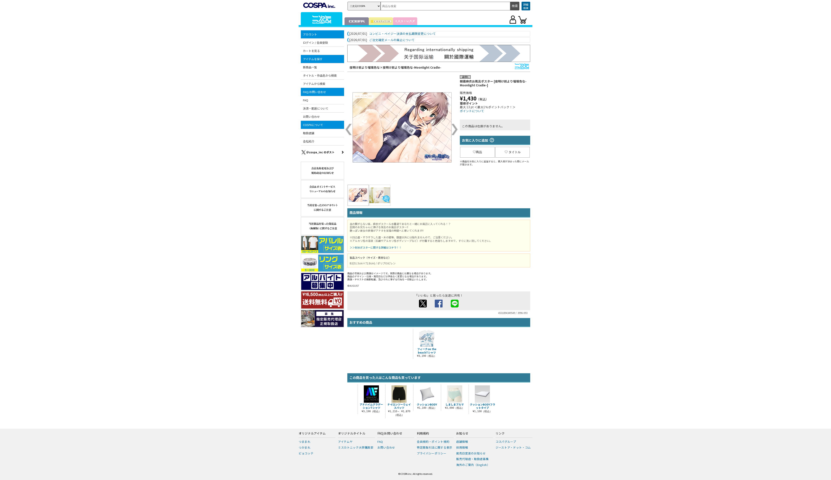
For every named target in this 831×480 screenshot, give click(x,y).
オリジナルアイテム (312, 433)
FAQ (305, 100)
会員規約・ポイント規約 (433, 442)
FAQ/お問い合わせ (389, 433)
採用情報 (462, 447)
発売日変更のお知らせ (471, 453)
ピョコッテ (306, 453)
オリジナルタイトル (351, 433)
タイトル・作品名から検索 (320, 75)
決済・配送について (315, 108)
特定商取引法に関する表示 (434, 447)
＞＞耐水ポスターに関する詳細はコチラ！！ (376, 247)
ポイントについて (472, 111)
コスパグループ (506, 442)
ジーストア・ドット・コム (513, 447)
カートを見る (311, 51)
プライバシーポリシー (431, 453)
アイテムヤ (345, 442)
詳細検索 (525, 6)
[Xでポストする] (423, 306)
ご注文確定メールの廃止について (392, 40)
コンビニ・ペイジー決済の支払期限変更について (402, 34)
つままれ (305, 442)
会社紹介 (308, 141)
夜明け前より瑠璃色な (364, 67)
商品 (479, 152)
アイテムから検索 (314, 84)
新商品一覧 (310, 67)
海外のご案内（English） (473, 465)
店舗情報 (462, 442)
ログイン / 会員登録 (315, 42)
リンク (500, 433)
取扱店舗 (308, 133)
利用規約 (423, 433)
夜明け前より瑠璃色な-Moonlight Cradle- (412, 67)
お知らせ (462, 433)
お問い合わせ (311, 117)
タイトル (515, 152)
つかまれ (305, 447)
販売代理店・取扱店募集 (472, 459)
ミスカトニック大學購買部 (356, 447)
